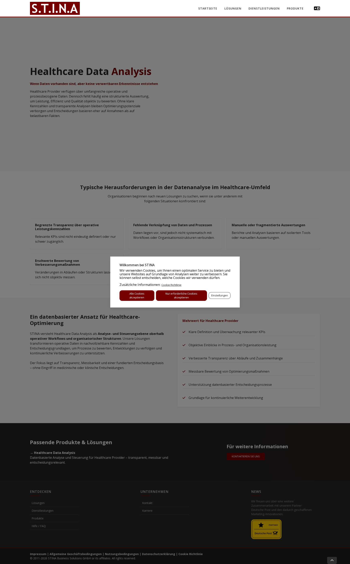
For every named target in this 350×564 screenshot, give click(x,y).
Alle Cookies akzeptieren (136, 295)
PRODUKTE (295, 8)
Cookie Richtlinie (171, 285)
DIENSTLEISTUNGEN (264, 8)
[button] (317, 8)
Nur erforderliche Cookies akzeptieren (181, 295)
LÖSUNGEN (232, 8)
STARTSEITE (207, 8)
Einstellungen (219, 295)
